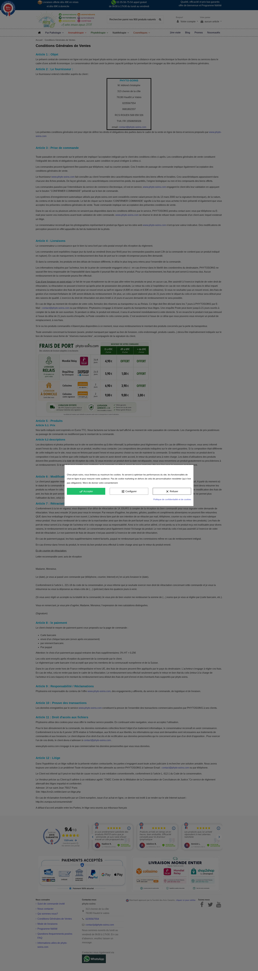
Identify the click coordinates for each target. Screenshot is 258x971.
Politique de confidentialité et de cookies (172, 499)
